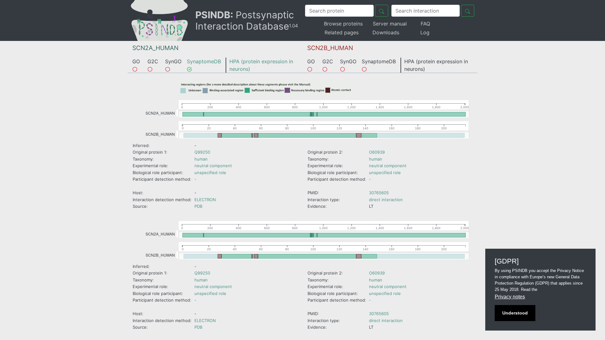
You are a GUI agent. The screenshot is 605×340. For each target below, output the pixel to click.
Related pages (342, 32)
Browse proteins (343, 23)
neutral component (213, 165)
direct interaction (386, 199)
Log (424, 32)
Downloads (385, 32)
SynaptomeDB (204, 61)
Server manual (390, 23)
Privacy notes (510, 296)
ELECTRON (205, 199)
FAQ (425, 23)
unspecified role (210, 172)
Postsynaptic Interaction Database (246, 20)
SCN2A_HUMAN (155, 48)
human (201, 159)
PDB (198, 206)
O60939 (377, 152)
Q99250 (202, 152)
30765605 (379, 192)
